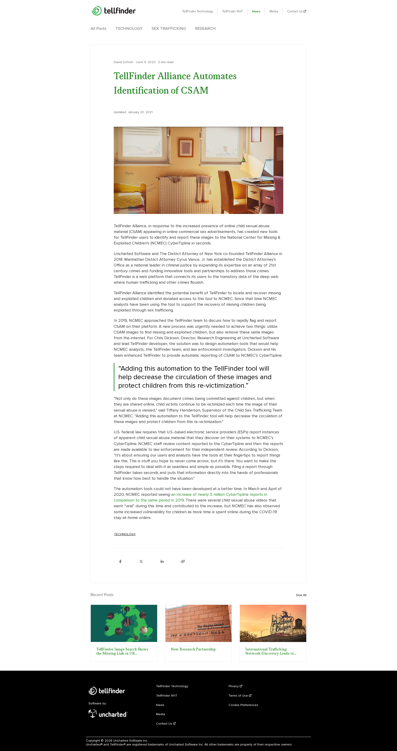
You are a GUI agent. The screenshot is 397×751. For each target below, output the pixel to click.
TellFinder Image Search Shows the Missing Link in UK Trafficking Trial (122, 651)
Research (205, 28)
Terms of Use (238, 696)
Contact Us (295, 11)
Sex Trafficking (169, 28)
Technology (129, 28)
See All (301, 595)
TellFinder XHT (232, 11)
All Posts (98, 28)
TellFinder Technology (197, 11)
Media (273, 11)
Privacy (234, 686)
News (256, 11)
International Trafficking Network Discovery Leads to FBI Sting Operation (269, 651)
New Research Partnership (193, 649)
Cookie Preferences (243, 705)
